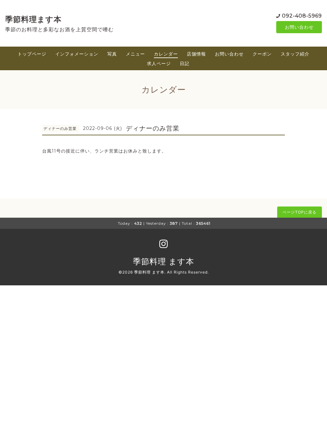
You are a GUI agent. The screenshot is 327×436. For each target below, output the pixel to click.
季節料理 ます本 (163, 261)
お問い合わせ (299, 27)
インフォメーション (76, 53)
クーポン (262, 53)
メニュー (135, 53)
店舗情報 (196, 53)
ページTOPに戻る (299, 212)
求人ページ (159, 63)
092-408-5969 (302, 16)
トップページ (32, 53)
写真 (112, 53)
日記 (184, 63)
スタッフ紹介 (295, 53)
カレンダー (166, 53)
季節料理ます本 (33, 19)
